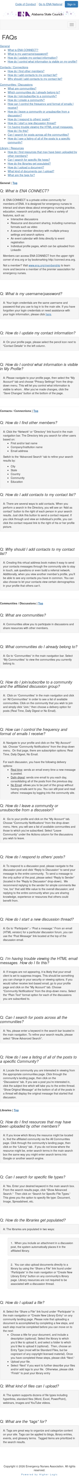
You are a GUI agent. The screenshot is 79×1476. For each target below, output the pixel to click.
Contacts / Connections (14, 67)
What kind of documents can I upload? (31, 171)
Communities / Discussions (16, 84)
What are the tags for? (21, 175)
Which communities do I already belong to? (34, 92)
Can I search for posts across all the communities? (38, 134)
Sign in (71, 4)
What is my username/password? (28, 54)
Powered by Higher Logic (39, 1474)
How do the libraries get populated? (29, 163)
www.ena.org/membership (44, 265)
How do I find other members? (26, 71)
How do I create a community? (26, 100)
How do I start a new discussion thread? (32, 123)
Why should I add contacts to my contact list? (35, 79)
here (48, 314)
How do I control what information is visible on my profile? (42, 61)
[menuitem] (26, 3)
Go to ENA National (50, 4)
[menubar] (40, 3)
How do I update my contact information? (33, 57)
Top (14, 183)
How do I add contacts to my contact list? (32, 75)
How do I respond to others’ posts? (29, 119)
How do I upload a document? (26, 167)
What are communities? (22, 88)
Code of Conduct (25, 4)
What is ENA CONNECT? (23, 50)
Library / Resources (12, 148)
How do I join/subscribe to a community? (32, 96)
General (5, 46)
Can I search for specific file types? (29, 159)
